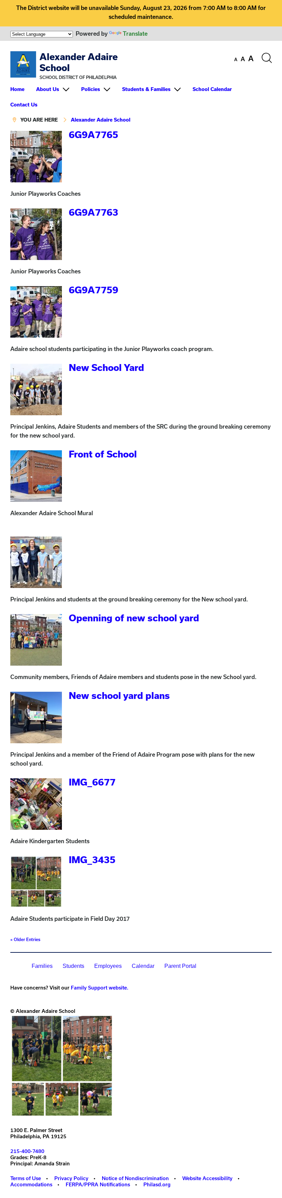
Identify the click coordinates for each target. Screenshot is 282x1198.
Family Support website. (99, 988)
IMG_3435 (92, 859)
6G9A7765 (93, 134)
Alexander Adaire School (100, 120)
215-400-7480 (27, 1151)
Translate (135, 33)
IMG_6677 (92, 782)
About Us (47, 89)
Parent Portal (180, 966)
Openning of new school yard (134, 617)
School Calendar (212, 89)
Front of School (103, 454)
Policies (90, 89)
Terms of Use (25, 1178)
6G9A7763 (93, 212)
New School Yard (106, 367)
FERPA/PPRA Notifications (98, 1184)
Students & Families (146, 89)
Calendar (143, 966)
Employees (108, 966)
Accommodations (31, 1184)
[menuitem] (22, 89)
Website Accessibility (207, 1178)
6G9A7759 (93, 289)
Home (17, 89)
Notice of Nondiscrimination (135, 1178)
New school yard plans (119, 695)
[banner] (141, 85)
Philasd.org (157, 1184)
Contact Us (23, 105)
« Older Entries (25, 939)
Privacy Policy (71, 1178)
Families (42, 966)
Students (73, 966)
